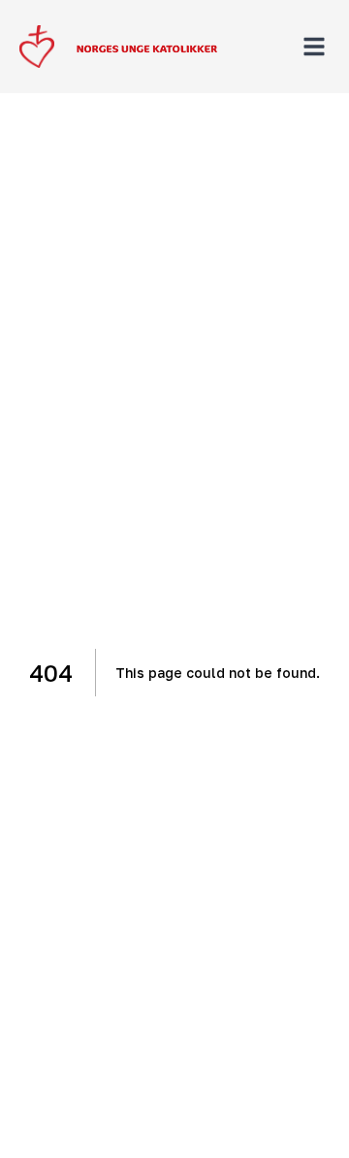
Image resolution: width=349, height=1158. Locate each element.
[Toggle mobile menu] (314, 46)
